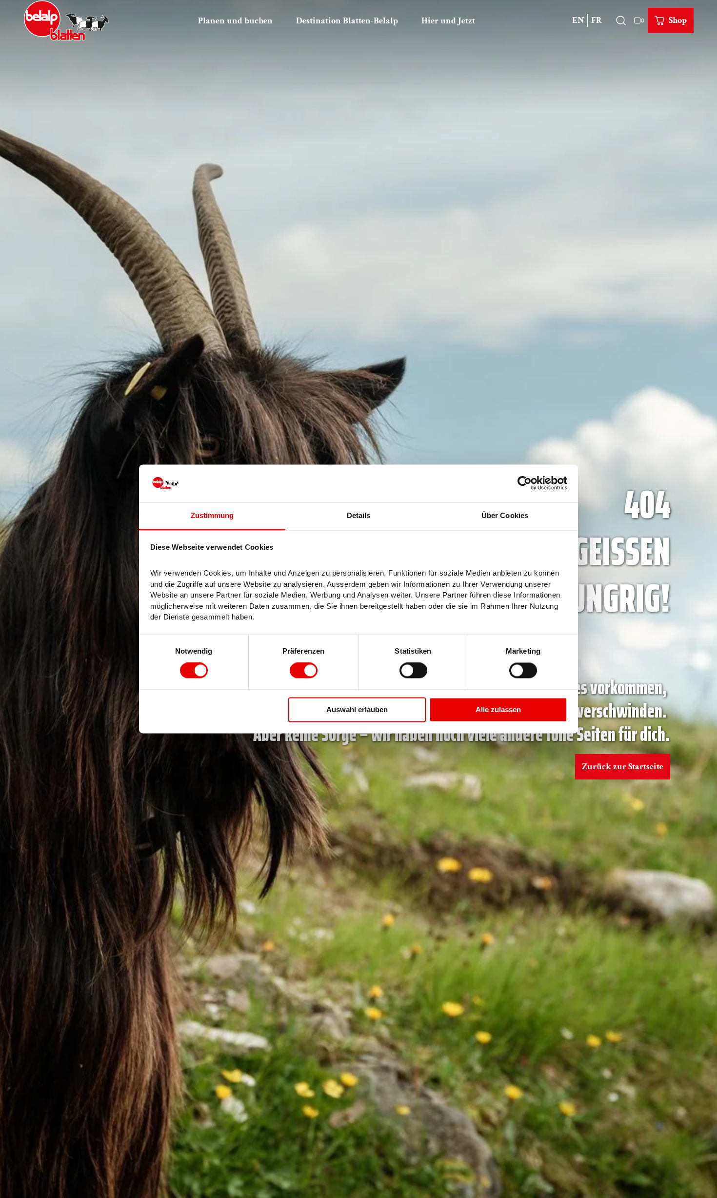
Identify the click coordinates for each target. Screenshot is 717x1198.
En (578, 20)
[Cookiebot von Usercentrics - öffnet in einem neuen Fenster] (524, 483)
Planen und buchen (235, 20)
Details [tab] (359, 515)
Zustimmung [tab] (212, 515)
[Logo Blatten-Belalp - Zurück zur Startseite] (66, 20)
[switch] (304, 671)
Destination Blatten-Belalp (347, 20)
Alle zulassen (498, 709)
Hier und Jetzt (448, 20)
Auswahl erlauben (357, 709)
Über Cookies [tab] (504, 515)
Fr (596, 20)
